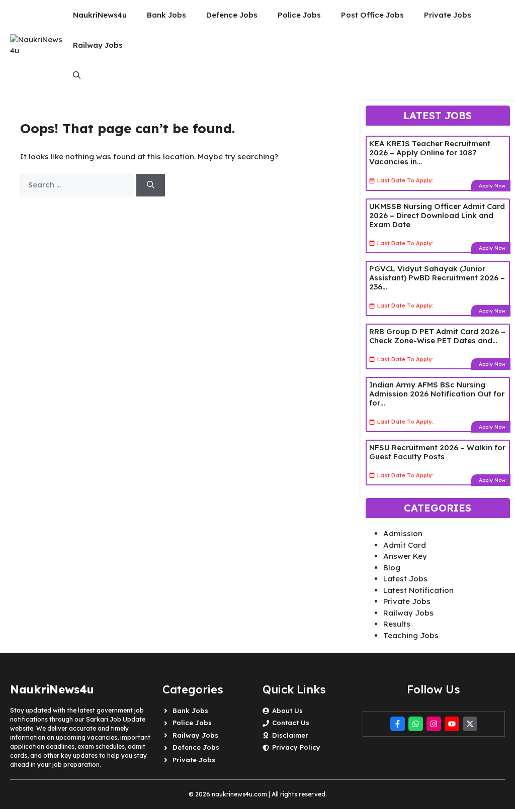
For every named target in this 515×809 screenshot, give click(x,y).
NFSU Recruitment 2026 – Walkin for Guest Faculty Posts (437, 452)
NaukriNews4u (100, 15)
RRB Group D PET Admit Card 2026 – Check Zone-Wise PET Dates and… (437, 336)
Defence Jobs (232, 15)
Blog (391, 567)
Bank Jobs (166, 15)
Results (396, 624)
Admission (402, 533)
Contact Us (290, 723)
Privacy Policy (296, 747)
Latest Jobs (405, 578)
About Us (287, 710)
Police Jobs (299, 15)
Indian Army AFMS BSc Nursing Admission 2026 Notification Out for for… (436, 394)
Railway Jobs (98, 45)
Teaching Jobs (411, 635)
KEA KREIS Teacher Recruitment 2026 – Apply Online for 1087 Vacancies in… (429, 152)
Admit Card (404, 545)
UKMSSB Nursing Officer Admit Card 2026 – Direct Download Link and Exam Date (437, 215)
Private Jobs (447, 15)
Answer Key (405, 556)
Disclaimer (290, 735)
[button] (77, 75)
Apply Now (492, 185)
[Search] (150, 185)
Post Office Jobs (372, 15)
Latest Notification (418, 590)
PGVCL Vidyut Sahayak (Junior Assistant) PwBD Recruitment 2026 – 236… (437, 277)
